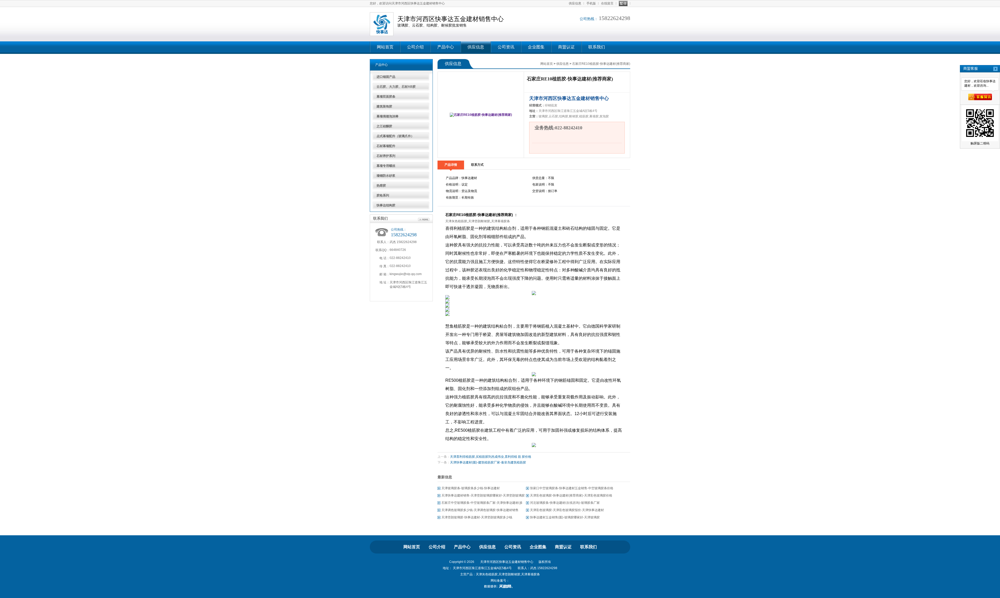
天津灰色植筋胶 (456, 221)
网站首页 (385, 47)
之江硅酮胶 (384, 126)
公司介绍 (415, 47)
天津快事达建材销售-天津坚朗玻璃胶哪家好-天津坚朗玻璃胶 (483, 495)
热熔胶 (381, 185)
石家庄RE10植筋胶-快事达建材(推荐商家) (601, 64)
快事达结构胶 (386, 205)
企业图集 (536, 47)
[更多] (423, 219)
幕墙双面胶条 (386, 96)
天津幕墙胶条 (500, 221)
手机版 (591, 3)
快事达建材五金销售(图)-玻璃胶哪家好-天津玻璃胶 (565, 517)
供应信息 (575, 3)
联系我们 (596, 47)
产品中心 (445, 47)
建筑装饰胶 (384, 106)
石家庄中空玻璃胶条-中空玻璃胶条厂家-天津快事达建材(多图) (482, 503)
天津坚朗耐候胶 (479, 221)
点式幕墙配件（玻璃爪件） (395, 136)
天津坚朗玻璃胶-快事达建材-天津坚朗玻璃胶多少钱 (476, 517)
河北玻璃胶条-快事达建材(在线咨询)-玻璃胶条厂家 (565, 503)
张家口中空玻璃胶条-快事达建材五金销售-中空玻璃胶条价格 (571, 488)
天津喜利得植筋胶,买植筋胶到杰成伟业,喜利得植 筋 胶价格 (490, 457)
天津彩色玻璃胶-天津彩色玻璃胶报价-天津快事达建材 (567, 510)
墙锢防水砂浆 (386, 175)
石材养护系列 (386, 156)
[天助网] (500, 586)
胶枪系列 (383, 195)
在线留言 (607, 3)
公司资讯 (506, 47)
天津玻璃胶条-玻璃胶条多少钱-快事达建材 (470, 488)
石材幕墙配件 (386, 146)
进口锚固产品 (386, 77)
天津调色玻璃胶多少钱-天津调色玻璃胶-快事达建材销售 (479, 510)
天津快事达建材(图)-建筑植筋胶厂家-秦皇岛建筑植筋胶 (488, 462)
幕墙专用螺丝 (386, 166)
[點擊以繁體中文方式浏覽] (623, 3)
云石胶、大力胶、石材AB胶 (396, 86)
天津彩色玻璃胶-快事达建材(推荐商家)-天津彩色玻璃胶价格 (571, 495)
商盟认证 (566, 47)
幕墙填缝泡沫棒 (387, 116)
